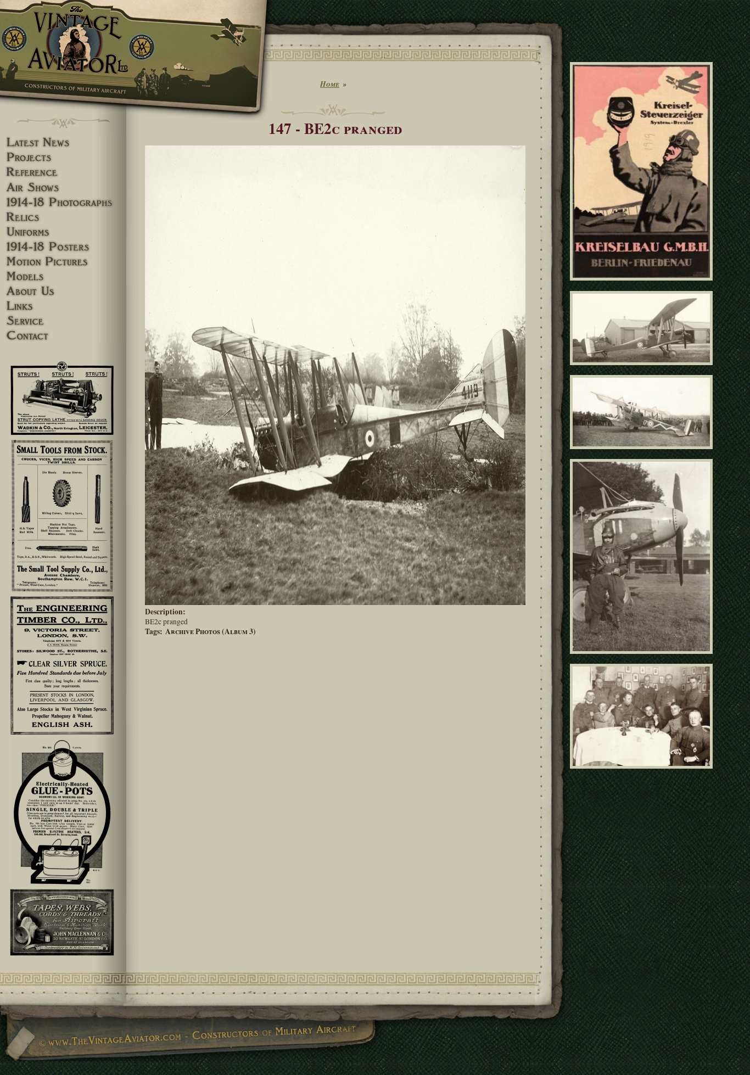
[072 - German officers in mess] (643, 773)
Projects (63, 157)
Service (63, 320)
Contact (63, 335)
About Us (63, 291)
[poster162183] (643, 285)
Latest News (63, 142)
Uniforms (63, 232)
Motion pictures (63, 261)
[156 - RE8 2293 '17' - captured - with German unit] (643, 454)
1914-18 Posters (63, 246)
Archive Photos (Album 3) (210, 631)
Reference (63, 172)
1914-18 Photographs (63, 202)
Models (63, 276)
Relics (63, 217)
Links (63, 306)
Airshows (63, 187)
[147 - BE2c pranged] (335, 602)
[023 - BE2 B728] (643, 369)
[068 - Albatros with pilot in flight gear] (643, 658)
